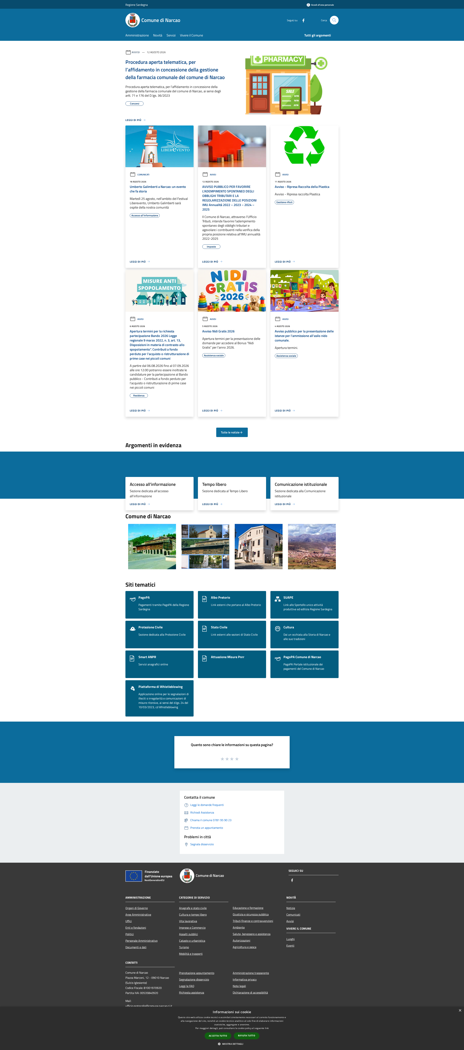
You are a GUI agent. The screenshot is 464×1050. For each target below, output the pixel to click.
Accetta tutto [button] (218, 1035)
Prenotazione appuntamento (196, 973)
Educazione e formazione (248, 908)
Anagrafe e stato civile (193, 908)
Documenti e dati (135, 947)
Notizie (290, 908)
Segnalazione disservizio (194, 979)
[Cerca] (334, 20)
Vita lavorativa (188, 921)
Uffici (128, 921)
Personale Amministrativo (141, 940)
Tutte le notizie (230, 432)
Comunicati (143, 174)
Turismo (184, 947)
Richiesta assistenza (191, 992)
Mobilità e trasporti (191, 954)
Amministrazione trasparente (251, 973)
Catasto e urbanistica (192, 940)
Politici (129, 934)
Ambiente (239, 927)
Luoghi (290, 939)
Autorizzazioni (241, 940)
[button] (232, 1044)
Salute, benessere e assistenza (251, 934)
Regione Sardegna (136, 5)
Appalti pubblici (188, 934)
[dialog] (232, 1028)
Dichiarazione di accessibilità (250, 992)
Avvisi (136, 52)
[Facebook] (302, 20)
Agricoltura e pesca (244, 947)
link (267, 1028)
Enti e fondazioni (135, 927)
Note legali (239, 986)
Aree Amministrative (138, 914)
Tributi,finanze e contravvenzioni (253, 921)
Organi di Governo (136, 908)
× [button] (460, 1010)
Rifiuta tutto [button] (246, 1035)
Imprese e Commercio (192, 927)
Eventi (290, 945)
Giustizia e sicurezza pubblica (251, 914)
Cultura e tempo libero (193, 914)
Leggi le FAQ (186, 986)
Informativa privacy (245, 979)
